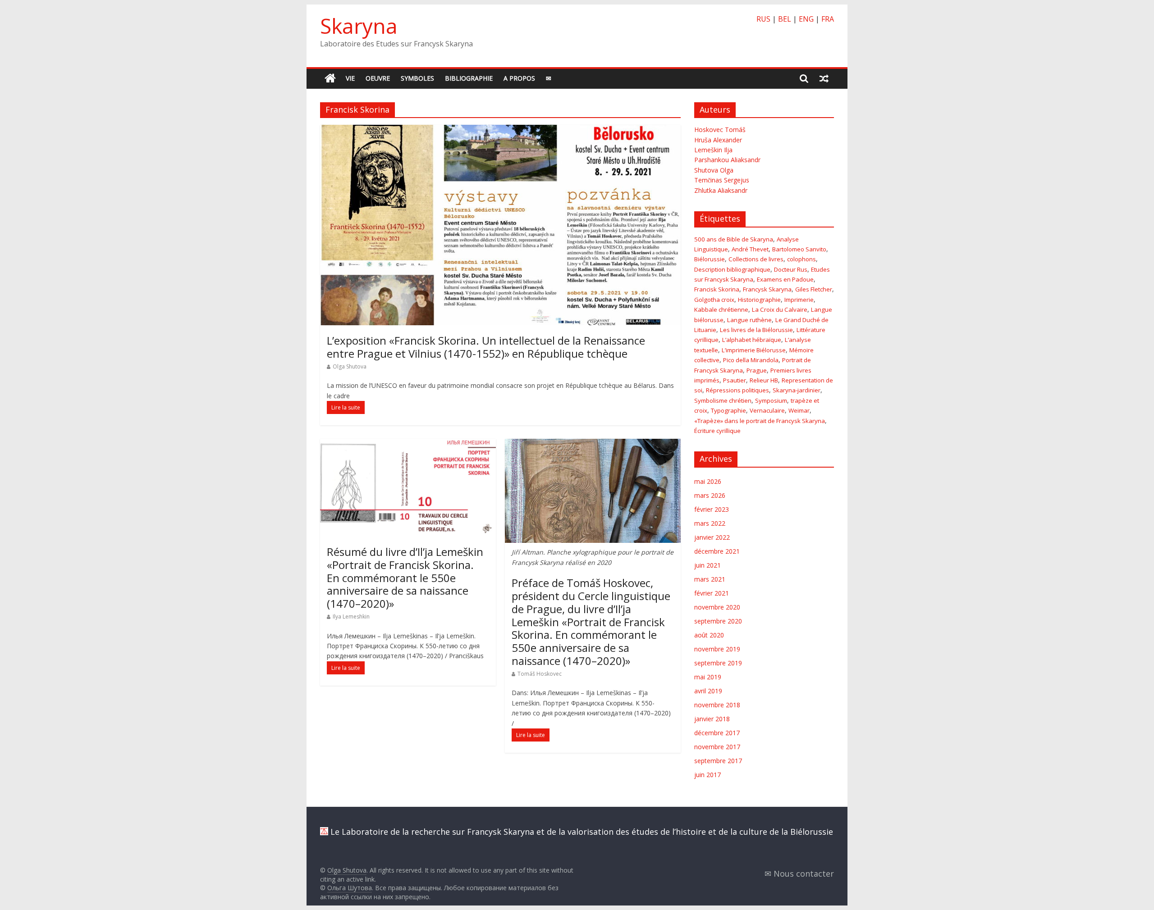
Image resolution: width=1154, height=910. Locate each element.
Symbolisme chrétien (722, 400)
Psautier (734, 380)
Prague (756, 370)
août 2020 (709, 635)
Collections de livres (755, 259)
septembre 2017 (718, 760)
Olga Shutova (349, 366)
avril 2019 (708, 691)
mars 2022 (709, 523)
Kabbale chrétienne (721, 309)
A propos (519, 78)
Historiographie (759, 300)
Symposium (771, 400)
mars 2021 (709, 579)
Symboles (417, 78)
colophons (801, 259)
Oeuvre (378, 78)
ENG (806, 19)
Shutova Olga (713, 170)
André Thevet (750, 249)
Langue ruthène (749, 320)
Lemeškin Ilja (713, 150)
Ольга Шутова (349, 887)
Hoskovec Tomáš (720, 129)
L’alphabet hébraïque (751, 340)
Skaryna (359, 26)
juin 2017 (707, 774)
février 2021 (711, 593)
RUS (763, 19)
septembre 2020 (718, 621)
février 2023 (711, 509)
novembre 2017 (717, 746)
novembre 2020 (717, 607)
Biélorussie (709, 259)
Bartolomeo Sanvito (799, 249)
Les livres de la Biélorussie (756, 330)
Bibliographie (469, 78)
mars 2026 (709, 495)
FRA (827, 19)
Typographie (728, 410)
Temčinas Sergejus (721, 180)
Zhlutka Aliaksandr (720, 190)
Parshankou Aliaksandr (727, 159)
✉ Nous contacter (799, 873)
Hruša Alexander (718, 140)
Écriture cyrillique (717, 431)
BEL (784, 19)
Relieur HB (764, 380)
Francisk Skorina (716, 289)
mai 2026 (707, 481)
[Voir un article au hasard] (824, 78)
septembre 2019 (718, 663)
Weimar (799, 410)
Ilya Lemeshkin (351, 616)
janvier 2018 (712, 718)
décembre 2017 (717, 732)
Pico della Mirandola (750, 360)
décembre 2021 (717, 551)
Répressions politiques (737, 390)
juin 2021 (707, 565)
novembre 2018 (717, 705)
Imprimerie (799, 300)
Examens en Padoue (785, 279)
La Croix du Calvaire (779, 309)
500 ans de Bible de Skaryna (733, 239)
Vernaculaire (767, 410)
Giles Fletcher (813, 289)
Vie (350, 78)
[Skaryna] (330, 78)
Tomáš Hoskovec (539, 674)
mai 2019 (707, 677)
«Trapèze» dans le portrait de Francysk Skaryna (759, 421)
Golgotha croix (714, 300)
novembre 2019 (717, 649)
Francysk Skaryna (767, 289)
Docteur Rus (790, 269)
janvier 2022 (712, 537)
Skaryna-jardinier (796, 390)
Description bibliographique (732, 269)
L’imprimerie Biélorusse (754, 350)
